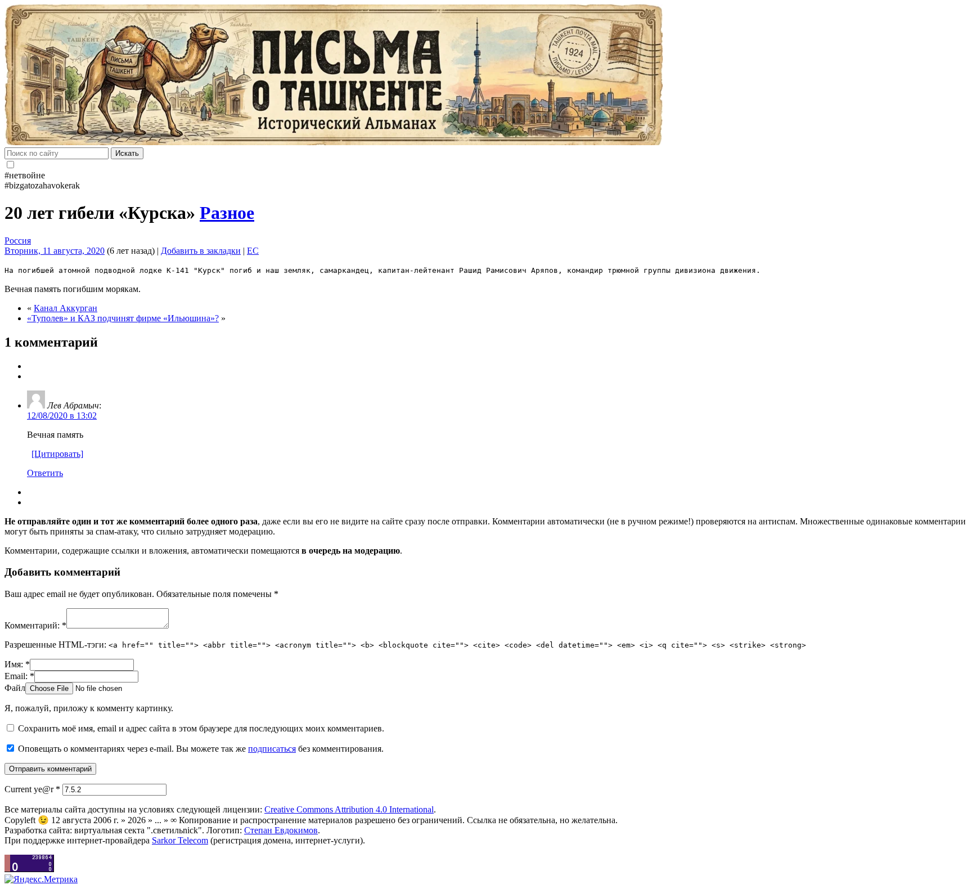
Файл (14, 688)
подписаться (272, 748)
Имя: (17, 664)
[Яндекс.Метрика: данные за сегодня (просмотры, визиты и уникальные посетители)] (41, 879)
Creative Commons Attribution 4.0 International (349, 809)
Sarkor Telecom (180, 840)
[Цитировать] (57, 454)
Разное (227, 213)
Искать (127, 153)
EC (253, 250)
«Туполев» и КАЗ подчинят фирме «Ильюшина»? (123, 318)
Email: (19, 676)
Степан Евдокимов (281, 830)
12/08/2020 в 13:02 (62, 415)
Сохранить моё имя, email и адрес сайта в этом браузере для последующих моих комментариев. (201, 728)
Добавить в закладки (201, 250)
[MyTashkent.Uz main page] (486, 76)
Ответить (45, 473)
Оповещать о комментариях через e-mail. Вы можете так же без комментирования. (200, 748)
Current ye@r (32, 789)
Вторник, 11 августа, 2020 (54, 250)
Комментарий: (35, 625)
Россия (17, 240)
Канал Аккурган (65, 308)
